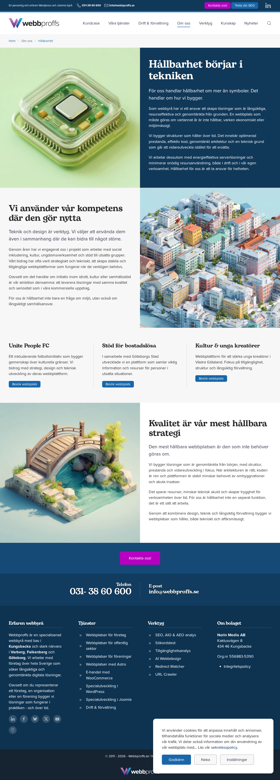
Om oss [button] (183, 23)
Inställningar (237, 759)
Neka (205, 759)
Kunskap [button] (228, 23)
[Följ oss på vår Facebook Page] (24, 719)
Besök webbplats (24, 384)
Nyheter (251, 23)
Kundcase (91, 23)
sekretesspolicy (224, 747)
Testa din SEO (245, 5)
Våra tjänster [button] (119, 23)
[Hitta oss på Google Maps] (13, 730)
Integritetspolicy (237, 666)
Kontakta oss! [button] (217, 5)
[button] (269, 23)
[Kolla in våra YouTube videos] (57, 719)
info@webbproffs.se (174, 592)
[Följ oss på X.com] (46, 719)
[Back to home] (34, 23)
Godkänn (176, 759)
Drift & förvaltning (153, 23)
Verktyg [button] (205, 23)
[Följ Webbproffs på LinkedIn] (268, 5)
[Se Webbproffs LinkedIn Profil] (13, 719)
